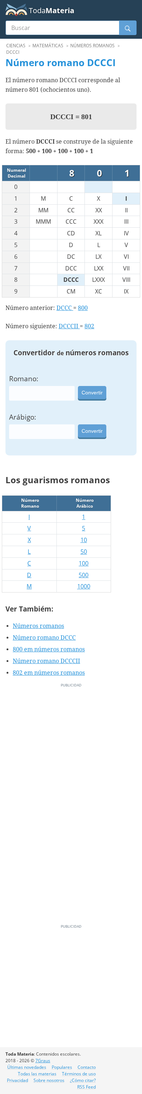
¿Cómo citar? (83, 1080)
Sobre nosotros (48, 1080)
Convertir (92, 392)
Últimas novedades (26, 1067)
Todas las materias (37, 1074)
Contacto (87, 1067)
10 (83, 540)
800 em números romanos (49, 649)
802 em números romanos (49, 672)
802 (89, 326)
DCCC (64, 307)
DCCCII (69, 326)
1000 (83, 586)
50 (83, 552)
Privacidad (17, 1080)
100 (83, 563)
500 (83, 575)
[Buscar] (128, 27)
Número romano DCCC (44, 637)
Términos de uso (79, 1074)
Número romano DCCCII (46, 661)
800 (83, 307)
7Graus (42, 1060)
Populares (62, 1067)
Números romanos (38, 625)
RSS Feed (86, 1087)
